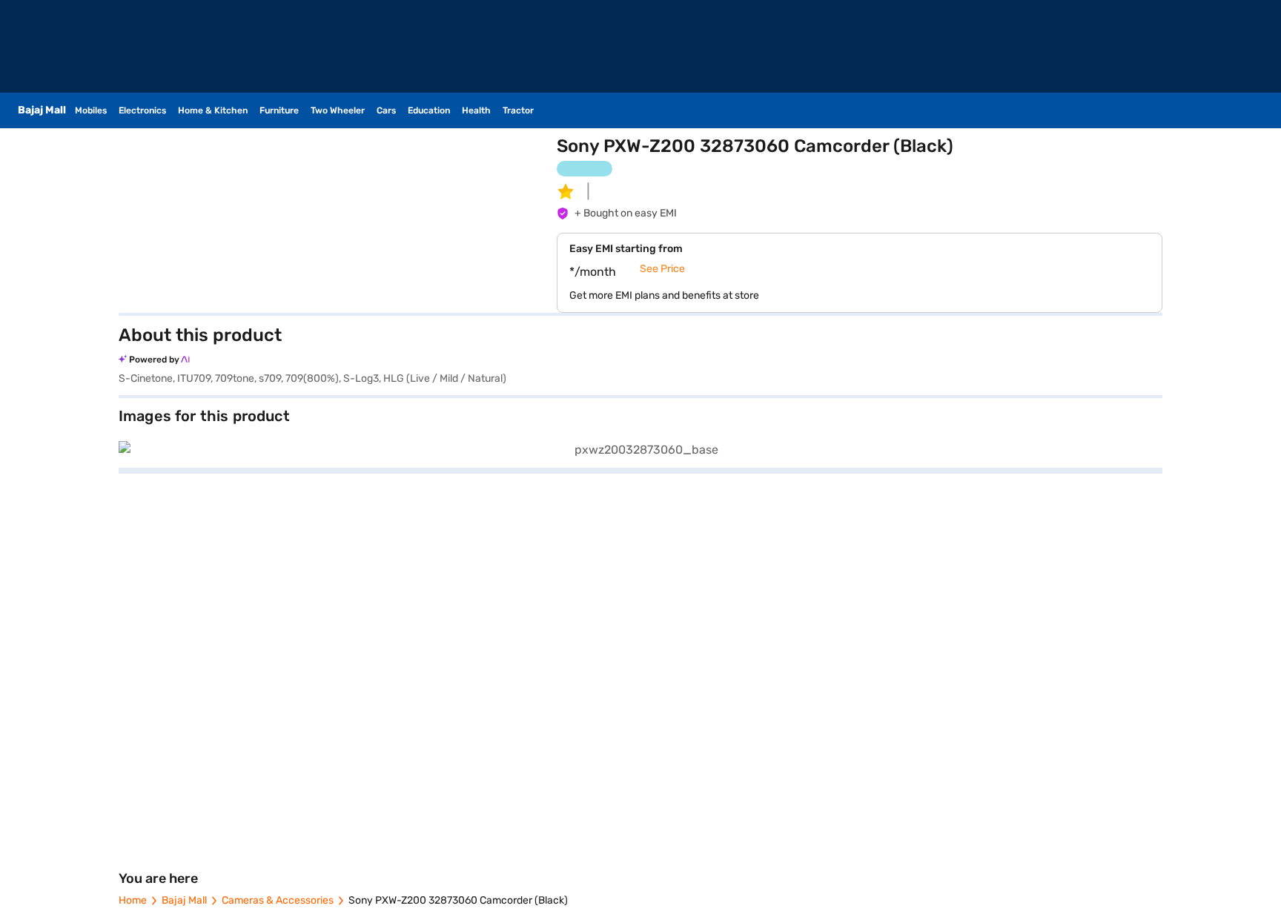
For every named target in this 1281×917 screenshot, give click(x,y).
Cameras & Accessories (278, 900)
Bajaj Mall (184, 900)
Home (133, 900)
